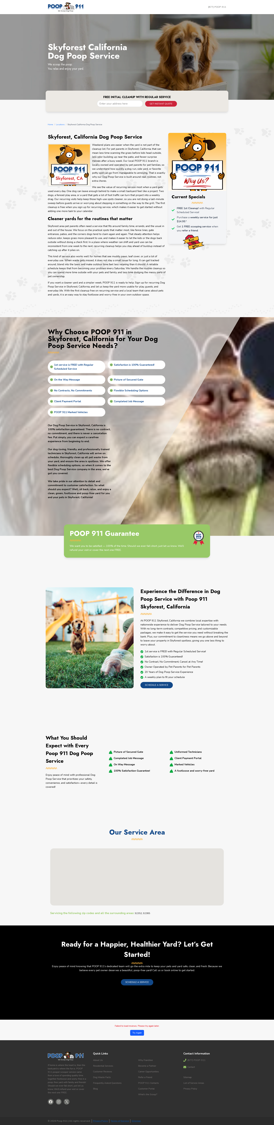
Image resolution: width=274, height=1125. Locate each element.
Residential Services (103, 1065)
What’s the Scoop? (147, 1094)
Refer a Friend (145, 1077)
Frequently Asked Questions (107, 1083)
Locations (60, 124)
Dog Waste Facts (102, 1077)
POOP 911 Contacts (148, 1083)
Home (50, 124)
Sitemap (187, 1077)
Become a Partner (147, 1065)
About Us (98, 1060)
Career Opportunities (148, 1071)
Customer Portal (146, 1088)
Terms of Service (120, 1121)
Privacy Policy (190, 1088)
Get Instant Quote (161, 103)
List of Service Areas (193, 1083)
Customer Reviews (102, 1071)
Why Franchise (145, 1060)
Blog (95, 1088)
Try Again (137, 1032)
